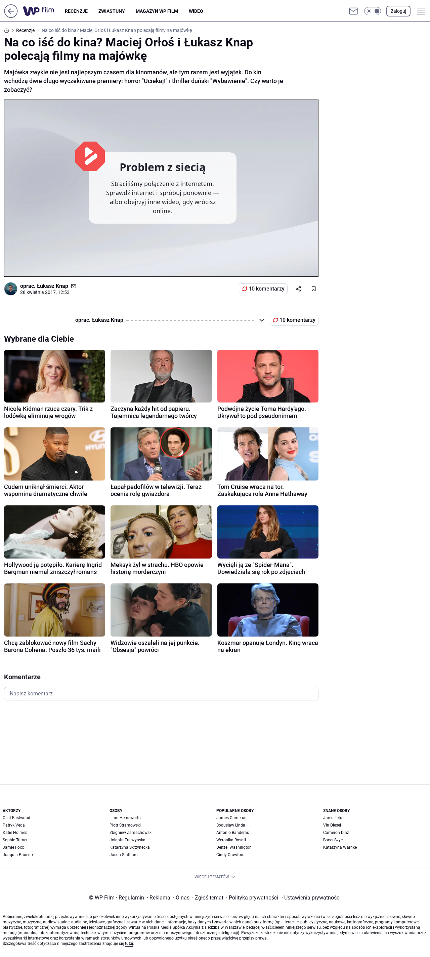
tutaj (129, 943)
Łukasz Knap (52, 286)
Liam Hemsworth (125, 817)
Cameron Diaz (336, 832)
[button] (372, 11)
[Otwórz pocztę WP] (353, 11)
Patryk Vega (14, 825)
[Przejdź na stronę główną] (11, 16)
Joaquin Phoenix (18, 854)
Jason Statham (124, 854)
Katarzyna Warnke (340, 847)
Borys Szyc (333, 840)
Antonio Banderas (232, 832)
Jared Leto (332, 817)
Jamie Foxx (13, 847)
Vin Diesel (332, 825)
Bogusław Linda (230, 825)
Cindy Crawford (230, 854)
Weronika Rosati (231, 840)
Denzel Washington (234, 847)
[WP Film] (44, 11)
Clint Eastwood (16, 817)
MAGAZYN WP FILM (157, 11)
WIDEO (196, 11)
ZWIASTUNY (111, 11)
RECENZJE (76, 11)
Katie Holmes (15, 832)
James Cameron (231, 817)
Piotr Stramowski (125, 825)
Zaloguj (398, 11)
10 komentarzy (267, 288)
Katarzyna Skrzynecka (130, 847)
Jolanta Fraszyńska (127, 840)
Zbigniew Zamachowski (131, 832)
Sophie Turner (15, 840)
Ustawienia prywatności (311, 897)
